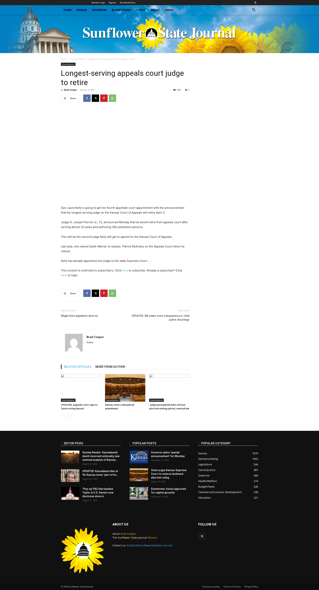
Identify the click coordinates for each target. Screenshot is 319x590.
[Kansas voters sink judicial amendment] (125, 388)
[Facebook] (87, 98)
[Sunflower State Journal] (159, 34)
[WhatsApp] (112, 98)
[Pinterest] (104, 98)
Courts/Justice (78, 58)
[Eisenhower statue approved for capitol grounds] (139, 493)
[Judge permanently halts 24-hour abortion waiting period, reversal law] (169, 388)
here (125, 270)
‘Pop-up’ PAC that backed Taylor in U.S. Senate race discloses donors (98, 492)
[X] (255, 2)
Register (112, 2)
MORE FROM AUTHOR (110, 366)
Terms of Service (232, 586)
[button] (253, 10)
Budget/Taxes (121, 10)
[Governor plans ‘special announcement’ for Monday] (139, 457)
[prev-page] (63, 416)
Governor (99, 10)
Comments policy (211, 586)
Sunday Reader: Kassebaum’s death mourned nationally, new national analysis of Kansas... (100, 456)
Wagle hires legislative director (79, 315)
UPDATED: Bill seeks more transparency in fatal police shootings (160, 317)
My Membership (127, 2)
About (155, 10)
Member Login (98, 2)
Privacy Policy (251, 586)
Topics (140, 10)
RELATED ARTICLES (77, 366)
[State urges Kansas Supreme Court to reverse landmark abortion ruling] (139, 474)
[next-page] (69, 416)
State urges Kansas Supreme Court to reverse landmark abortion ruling (168, 474)
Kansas (82, 10)
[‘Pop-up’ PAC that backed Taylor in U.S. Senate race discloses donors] (70, 493)
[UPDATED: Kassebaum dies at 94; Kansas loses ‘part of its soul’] (70, 475)
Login (169, 10)
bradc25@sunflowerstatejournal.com (150, 545)
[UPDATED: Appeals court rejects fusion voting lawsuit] (81, 388)
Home (67, 10)
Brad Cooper (70, 89)
